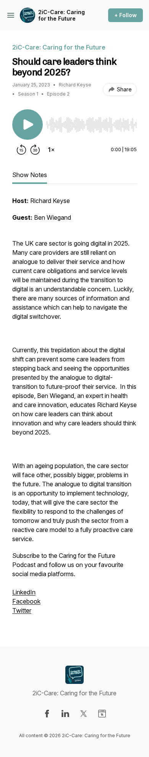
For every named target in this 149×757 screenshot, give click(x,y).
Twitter (21, 610)
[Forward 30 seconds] (35, 149)
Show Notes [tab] (29, 175)
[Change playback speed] (51, 149)
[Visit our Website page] (102, 713)
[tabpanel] (74, 409)
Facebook (26, 601)
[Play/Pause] (27, 124)
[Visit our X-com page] (83, 713)
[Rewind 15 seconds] (21, 149)
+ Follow (125, 15)
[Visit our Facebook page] (47, 713)
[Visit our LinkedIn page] (65, 713)
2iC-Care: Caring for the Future (61, 15)
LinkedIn (24, 592)
